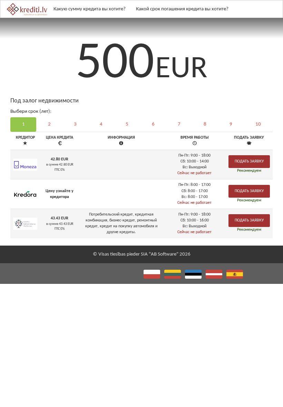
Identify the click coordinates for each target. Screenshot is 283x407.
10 (258, 124)
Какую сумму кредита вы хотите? (89, 9)
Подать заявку (249, 161)
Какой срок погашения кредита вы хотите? (182, 9)
